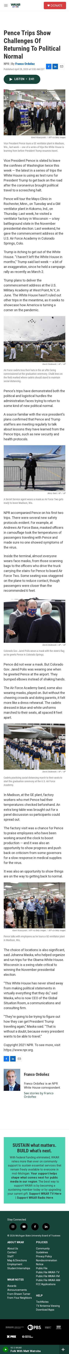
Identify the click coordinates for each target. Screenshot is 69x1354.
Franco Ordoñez (25, 64)
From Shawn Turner (18, 1293)
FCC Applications (46, 1284)
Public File (41, 1268)
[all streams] (64, 1349)
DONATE (56, 5)
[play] (5, 1349)
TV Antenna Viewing (48, 1305)
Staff (10, 1256)
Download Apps (45, 1309)
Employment (14, 1264)
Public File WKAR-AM (48, 1280)
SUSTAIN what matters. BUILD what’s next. (34, 1147)
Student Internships (18, 1268)
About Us (12, 1248)
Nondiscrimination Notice (46, 1262)
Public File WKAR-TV (47, 1272)
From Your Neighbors (19, 1297)
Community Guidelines (43, 1250)
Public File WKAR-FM (48, 1276)
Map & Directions (17, 1260)
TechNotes (42, 1301)
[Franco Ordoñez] (12, 1080)
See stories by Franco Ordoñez (39, 1095)
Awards (11, 1285)
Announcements (17, 1289)
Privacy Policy (44, 1256)
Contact (12, 1252)
